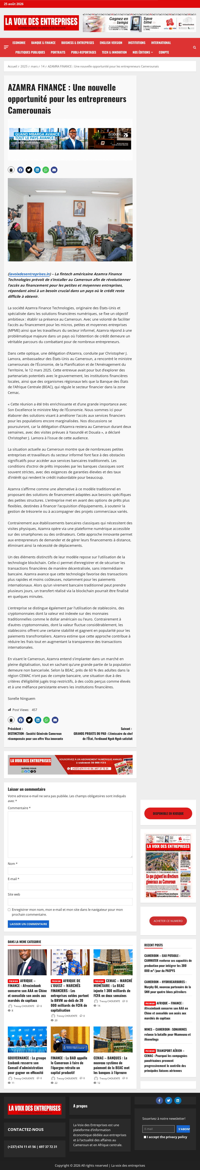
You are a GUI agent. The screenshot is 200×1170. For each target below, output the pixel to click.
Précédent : (35, 733)
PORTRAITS (58, 52)
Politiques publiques (30, 52)
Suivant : (103, 733)
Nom (13, 864)
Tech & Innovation (114, 52)
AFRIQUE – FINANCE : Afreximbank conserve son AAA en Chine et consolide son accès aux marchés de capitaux (27, 990)
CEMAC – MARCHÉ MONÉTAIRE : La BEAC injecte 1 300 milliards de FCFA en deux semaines (113, 988)
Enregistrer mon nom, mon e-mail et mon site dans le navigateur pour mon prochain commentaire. (67, 912)
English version (111, 42)
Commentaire (19, 808)
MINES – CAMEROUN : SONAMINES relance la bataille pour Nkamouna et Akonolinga (167, 1034)
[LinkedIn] (177, 1100)
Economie (18, 42)
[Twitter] (168, 1100)
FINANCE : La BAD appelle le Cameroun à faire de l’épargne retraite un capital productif (69, 1065)
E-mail (13, 879)
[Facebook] (159, 1100)
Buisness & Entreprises (77, 42)
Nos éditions (141, 52)
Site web (14, 894)
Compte (164, 52)
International (161, 42)
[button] (6, 47)
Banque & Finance (43, 42)
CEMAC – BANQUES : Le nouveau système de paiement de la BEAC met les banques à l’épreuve (111, 1065)
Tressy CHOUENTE (23, 1006)
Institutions (136, 42)
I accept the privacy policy (166, 1137)
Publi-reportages (83, 52)
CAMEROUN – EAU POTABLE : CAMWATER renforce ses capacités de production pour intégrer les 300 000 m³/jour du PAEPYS (168, 963)
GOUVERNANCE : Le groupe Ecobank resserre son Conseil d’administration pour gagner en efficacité (27, 1065)
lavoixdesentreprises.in (29, 274)
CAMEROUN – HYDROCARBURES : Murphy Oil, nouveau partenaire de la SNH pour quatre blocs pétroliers (167, 986)
